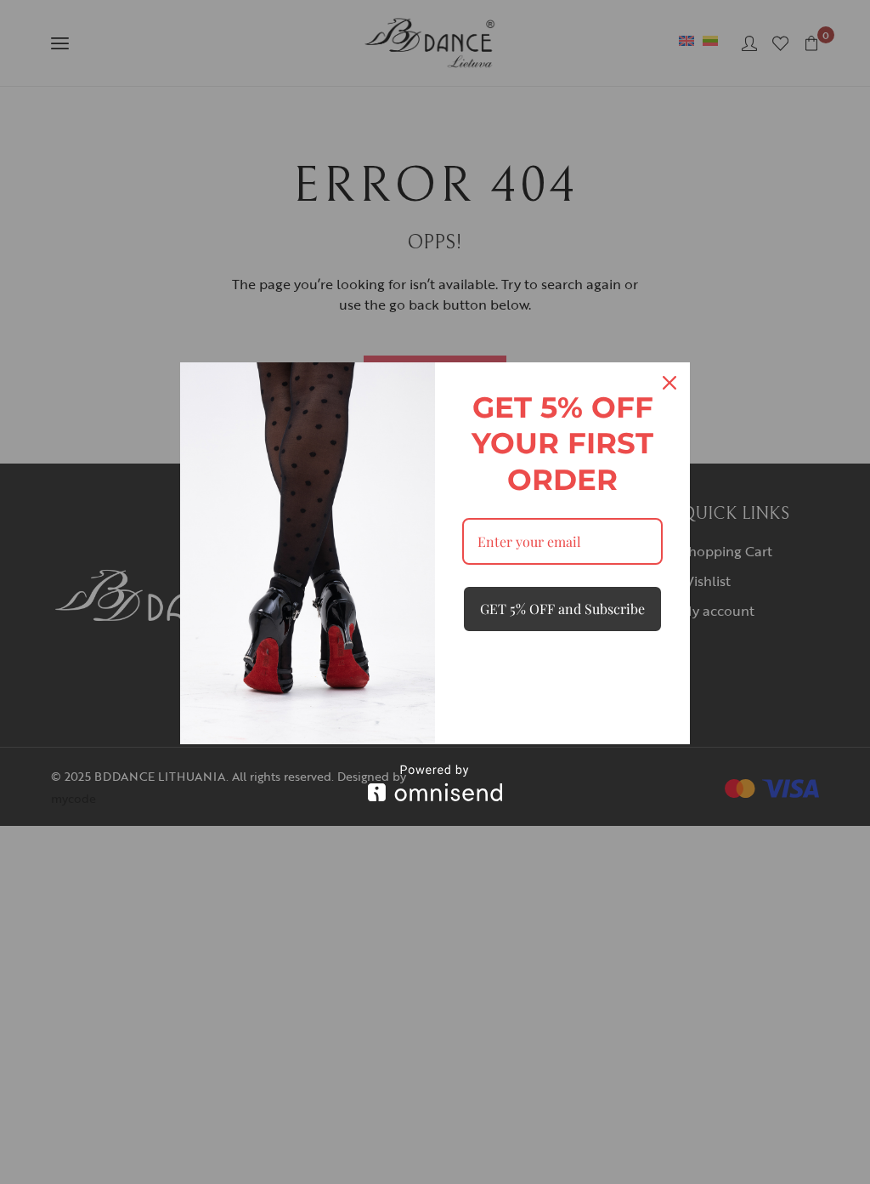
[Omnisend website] (435, 783)
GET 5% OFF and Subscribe (562, 609)
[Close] (669, 382)
